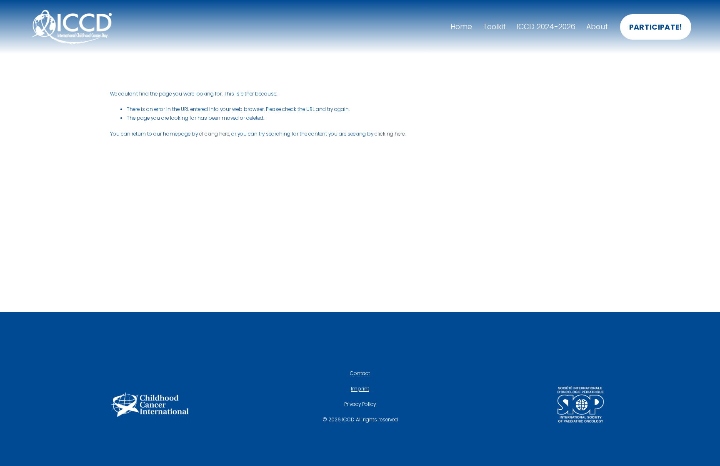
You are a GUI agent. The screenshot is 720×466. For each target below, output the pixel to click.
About (597, 27)
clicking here (214, 134)
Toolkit (494, 27)
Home (461, 27)
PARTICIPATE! (655, 27)
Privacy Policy (360, 404)
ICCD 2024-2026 (546, 27)
